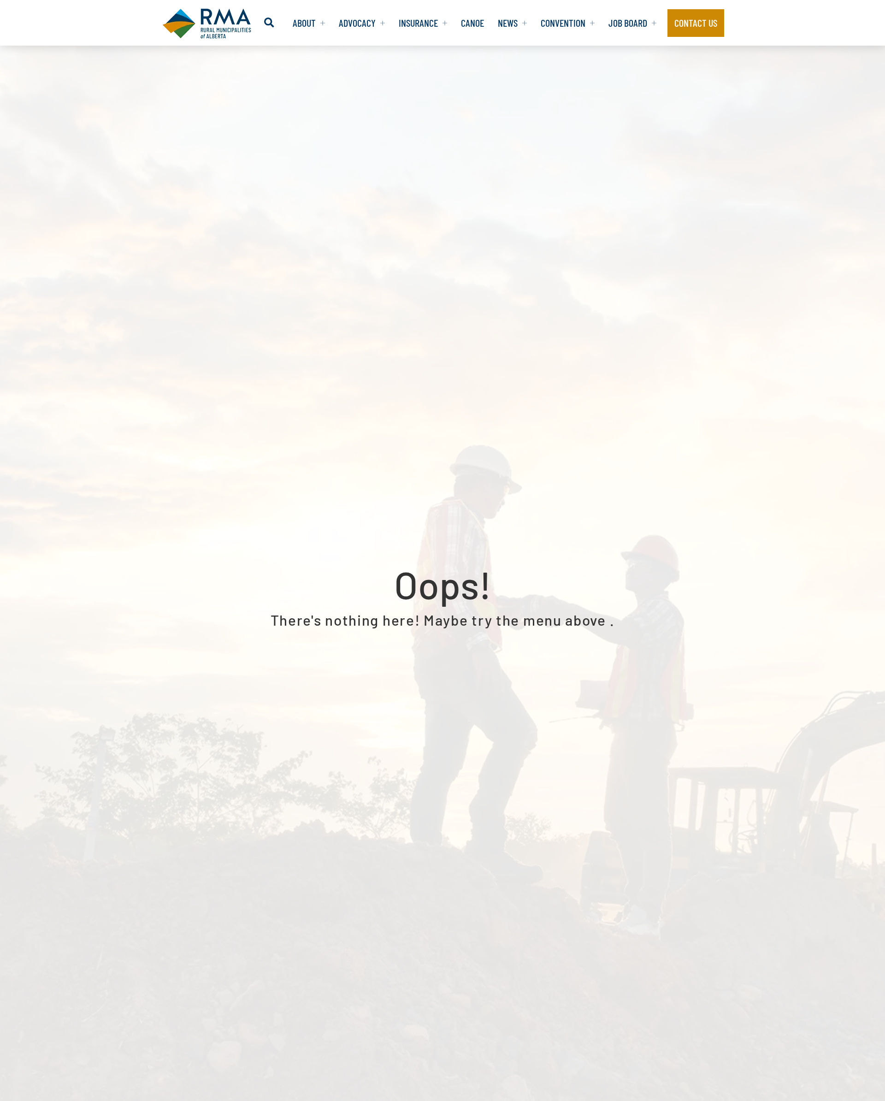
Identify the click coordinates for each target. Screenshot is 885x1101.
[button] (269, 22)
